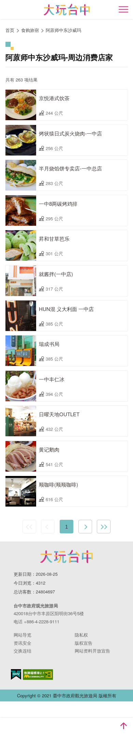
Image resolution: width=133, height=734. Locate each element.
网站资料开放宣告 (92, 650)
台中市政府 (66, 556)
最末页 (103, 526)
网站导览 (22, 634)
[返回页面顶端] (123, 726)
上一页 (48, 526)
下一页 (85, 526)
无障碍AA (38, 674)
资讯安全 (22, 643)
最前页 (29, 526)
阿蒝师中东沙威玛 (63, 30)
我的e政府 (16, 674)
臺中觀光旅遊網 (67, 10)
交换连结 (22, 650)
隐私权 (81, 634)
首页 (9, 30)
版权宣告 (83, 643)
